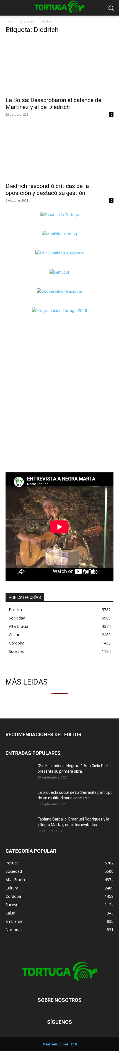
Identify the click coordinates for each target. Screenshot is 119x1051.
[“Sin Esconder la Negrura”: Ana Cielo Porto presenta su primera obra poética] (19, 772)
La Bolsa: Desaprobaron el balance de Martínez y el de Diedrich (53, 103)
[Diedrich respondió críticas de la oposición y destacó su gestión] (59, 152)
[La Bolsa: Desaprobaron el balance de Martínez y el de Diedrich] (59, 66)
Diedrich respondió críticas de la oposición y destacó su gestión (47, 189)
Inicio (10, 21)
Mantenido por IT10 (60, 1044)
